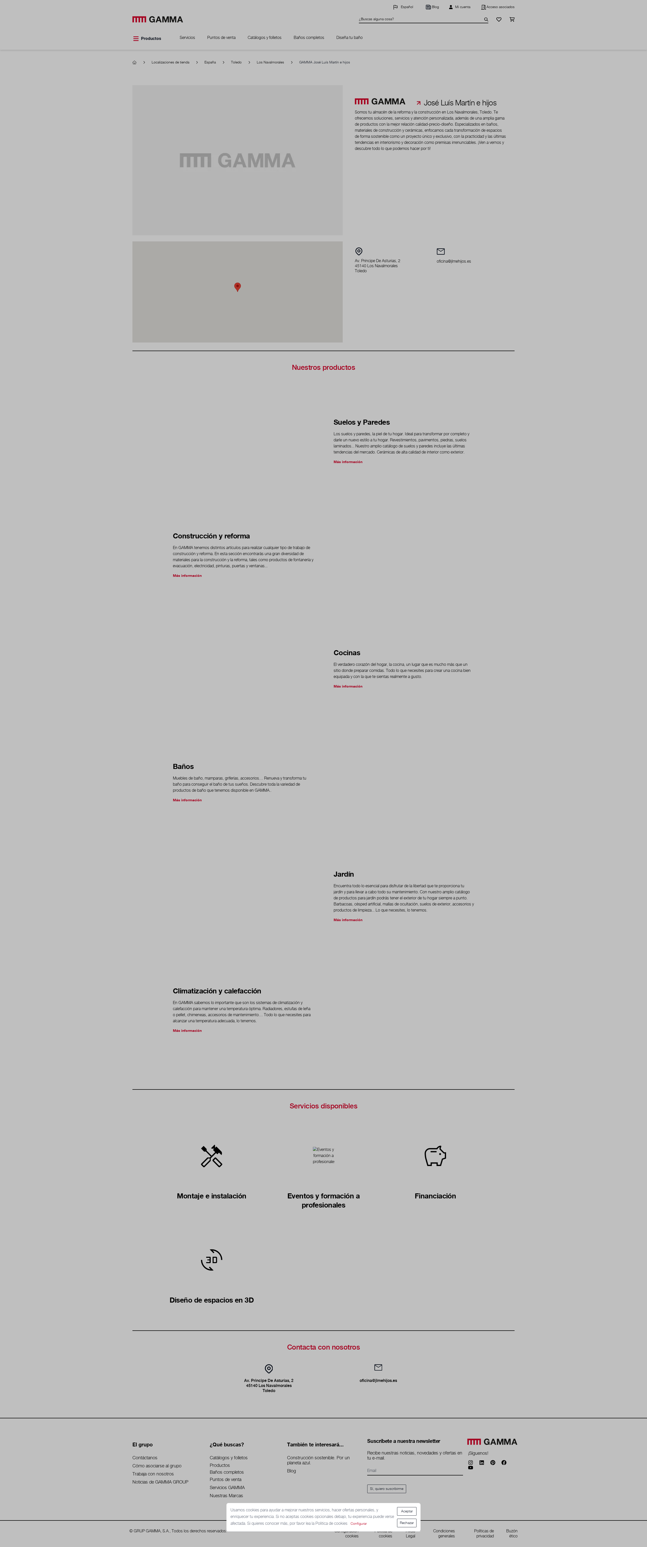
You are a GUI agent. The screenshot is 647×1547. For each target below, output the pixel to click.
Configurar (359, 1524)
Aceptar (407, 1511)
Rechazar (407, 1523)
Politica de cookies (332, 1523)
